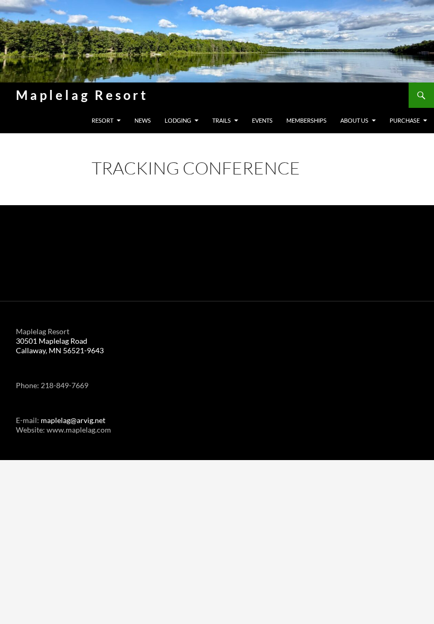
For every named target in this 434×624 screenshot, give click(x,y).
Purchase (405, 120)
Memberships (306, 120)
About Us (354, 120)
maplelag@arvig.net (73, 420)
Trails (221, 120)
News (142, 120)
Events (262, 120)
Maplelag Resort (82, 95)
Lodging (178, 120)
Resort (102, 120)
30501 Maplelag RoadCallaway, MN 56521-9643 (60, 345)
